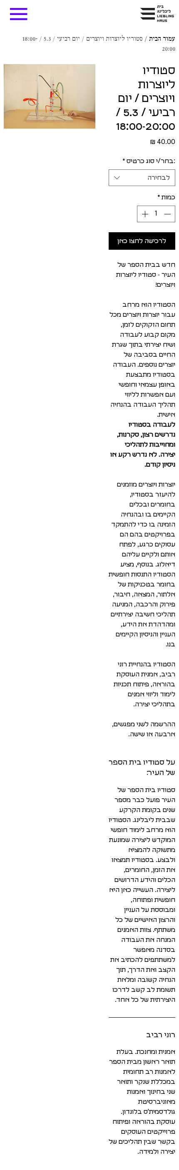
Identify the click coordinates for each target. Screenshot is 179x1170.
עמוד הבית (162, 39)
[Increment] (144, 214)
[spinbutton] (156, 214)
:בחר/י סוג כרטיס (148, 161)
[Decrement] (168, 214)
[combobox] (142, 177)
